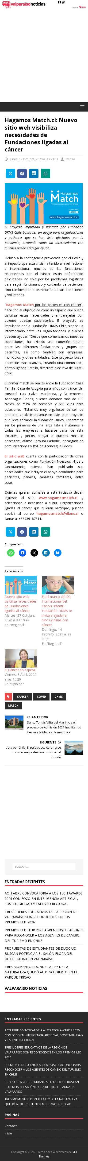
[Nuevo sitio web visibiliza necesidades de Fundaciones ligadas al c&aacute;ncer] (21, 585)
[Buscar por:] (44, 867)
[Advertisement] (44, 56)
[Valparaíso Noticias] (44, 6)
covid (41, 697)
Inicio (8, 1133)
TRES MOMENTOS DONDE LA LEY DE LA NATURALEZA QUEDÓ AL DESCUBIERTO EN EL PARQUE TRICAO (41, 971)
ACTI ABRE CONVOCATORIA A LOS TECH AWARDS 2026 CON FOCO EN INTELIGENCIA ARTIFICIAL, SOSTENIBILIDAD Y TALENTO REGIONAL (44, 898)
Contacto (11, 1126)
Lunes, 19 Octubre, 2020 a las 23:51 (33, 159)
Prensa (70, 159)
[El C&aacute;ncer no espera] (21, 658)
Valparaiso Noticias (26, 988)
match (13, 706)
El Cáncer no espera (20, 670)
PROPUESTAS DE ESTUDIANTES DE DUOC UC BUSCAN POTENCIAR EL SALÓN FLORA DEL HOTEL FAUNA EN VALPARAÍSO (40, 953)
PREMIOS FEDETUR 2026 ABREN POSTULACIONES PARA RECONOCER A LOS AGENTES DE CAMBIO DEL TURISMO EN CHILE (44, 935)
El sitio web (14, 456)
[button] (81, 106)
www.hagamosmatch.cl (58, 497)
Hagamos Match (20, 304)
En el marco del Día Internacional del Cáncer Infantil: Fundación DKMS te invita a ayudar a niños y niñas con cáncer (57, 610)
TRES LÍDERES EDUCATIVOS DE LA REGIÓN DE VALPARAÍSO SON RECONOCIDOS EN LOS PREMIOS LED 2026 (41, 917)
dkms (58, 697)
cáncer (22, 697)
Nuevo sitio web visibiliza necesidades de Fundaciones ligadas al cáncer (21, 603)
